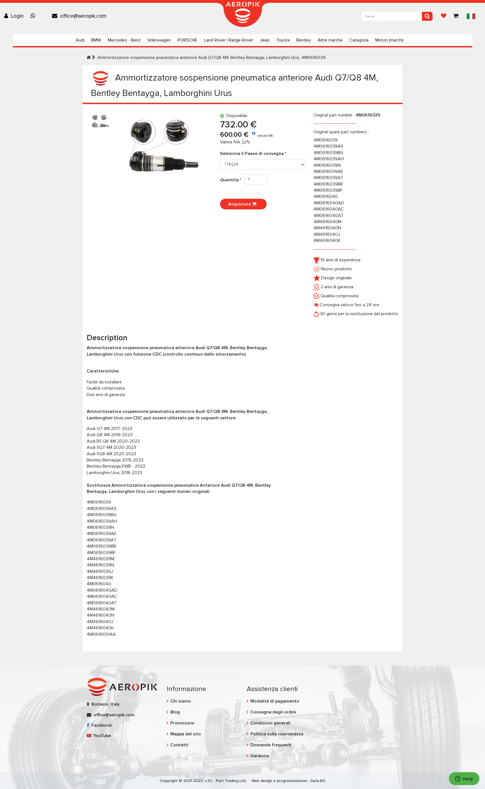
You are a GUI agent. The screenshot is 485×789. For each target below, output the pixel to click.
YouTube (101, 735)
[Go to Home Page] (89, 57)
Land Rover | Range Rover (228, 40)
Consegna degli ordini (273, 712)
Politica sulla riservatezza (276, 734)
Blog (175, 712)
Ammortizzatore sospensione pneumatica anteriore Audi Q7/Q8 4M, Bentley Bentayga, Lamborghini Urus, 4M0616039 (211, 57)
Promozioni (182, 723)
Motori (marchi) (389, 40)
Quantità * (232, 180)
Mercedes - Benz (124, 40)
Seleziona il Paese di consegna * (253, 153)
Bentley (303, 40)
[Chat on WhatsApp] (34, 16)
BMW (96, 40)
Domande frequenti (270, 745)
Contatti (179, 745)
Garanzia (259, 756)
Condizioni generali (270, 723)
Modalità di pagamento (274, 701)
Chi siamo (180, 701)
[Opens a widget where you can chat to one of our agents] (464, 779)
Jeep (264, 40)
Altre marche (330, 40)
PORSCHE (187, 40)
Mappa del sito (185, 734)
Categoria (359, 40)
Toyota (283, 40)
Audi (80, 40)
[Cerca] (427, 16)
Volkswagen (159, 40)
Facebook (100, 725)
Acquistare (240, 204)
